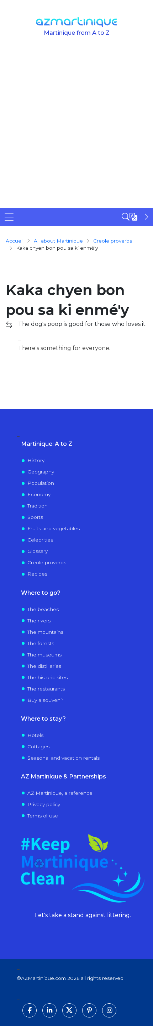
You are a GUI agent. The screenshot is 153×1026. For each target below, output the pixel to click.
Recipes (37, 574)
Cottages (38, 746)
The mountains (45, 632)
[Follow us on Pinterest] (89, 1010)
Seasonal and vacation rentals (63, 758)
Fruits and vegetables (53, 528)
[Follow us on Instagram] (109, 1010)
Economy (39, 494)
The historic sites (47, 677)
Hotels (35, 735)
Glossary (37, 551)
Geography (40, 472)
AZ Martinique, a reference (60, 793)
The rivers (39, 620)
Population (40, 483)
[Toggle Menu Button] (9, 217)
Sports (35, 517)
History (35, 460)
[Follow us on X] (69, 1010)
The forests (40, 643)
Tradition (37, 506)
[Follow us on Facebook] (29, 1010)
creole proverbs (112, 241)
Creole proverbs (46, 562)
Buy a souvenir (45, 700)
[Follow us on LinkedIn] (49, 1010)
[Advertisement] (76, 128)
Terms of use (42, 816)
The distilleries (44, 666)
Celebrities (40, 540)
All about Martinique (58, 241)
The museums (44, 655)
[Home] (76, 22)
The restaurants (46, 689)
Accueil (14, 241)
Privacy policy (43, 804)
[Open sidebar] (136, 216)
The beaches (43, 609)
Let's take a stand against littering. (83, 915)
